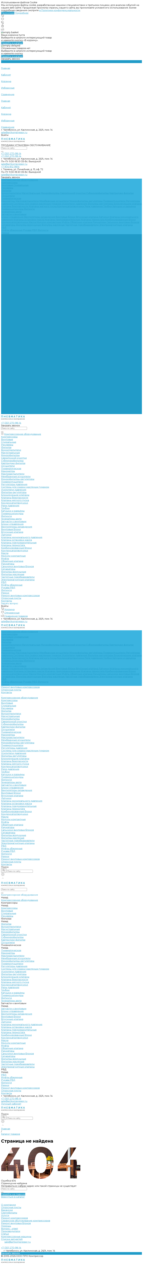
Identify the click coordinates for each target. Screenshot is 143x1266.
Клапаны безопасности (15, 206)
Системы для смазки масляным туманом (37, 203)
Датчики (104, 217)
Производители (10, 1231)
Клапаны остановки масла (29, 219)
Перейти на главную (13, 1194)
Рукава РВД (30, 230)
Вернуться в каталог (13, 1197)
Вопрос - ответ (9, 1228)
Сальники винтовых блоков (123, 222)
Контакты (6, 412)
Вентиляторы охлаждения (40, 217)
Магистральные (31, 193)
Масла (32, 222)
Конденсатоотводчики (71, 206)
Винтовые (7, 185)
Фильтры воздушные (28, 225)
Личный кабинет (11, 1104)
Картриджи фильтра (121, 193)
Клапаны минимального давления (21, 349)
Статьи (5, 1234)
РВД (3, 227)
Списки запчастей (12, 1239)
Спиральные (21, 185)
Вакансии (7, 1210)
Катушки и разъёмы (124, 206)
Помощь (6, 1226)
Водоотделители (11, 193)
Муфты (66, 222)
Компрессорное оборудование (19, 246)
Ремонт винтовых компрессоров (20, 407)
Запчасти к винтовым (13, 214)
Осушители (8, 196)
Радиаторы (100, 222)
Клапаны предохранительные (63, 219)
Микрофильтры (50, 193)
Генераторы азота (11, 211)
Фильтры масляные (53, 225)
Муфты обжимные (12, 230)
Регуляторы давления (14, 296)
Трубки (107, 206)
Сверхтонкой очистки (73, 193)
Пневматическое (11, 198)
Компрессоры (9, 182)
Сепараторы (8, 225)
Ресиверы (7, 188)
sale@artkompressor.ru (14, 132)
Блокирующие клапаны (128, 203)
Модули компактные (49, 222)
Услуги (5, 1215)
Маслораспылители (27, 201)
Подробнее (21, 13)
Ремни (5, 233)
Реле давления (94, 206)
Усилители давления (75, 203)
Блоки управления (12, 217)
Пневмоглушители (114, 201)
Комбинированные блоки (120, 219)
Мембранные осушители (54, 201)
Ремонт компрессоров (14, 1218)
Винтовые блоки (66, 217)
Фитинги (29, 209)
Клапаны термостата (93, 219)
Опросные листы (11, 410)
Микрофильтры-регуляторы (86, 201)
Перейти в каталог (12, 43)
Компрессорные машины (16, 1236)
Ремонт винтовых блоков (16, 1223)
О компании (8, 1204)
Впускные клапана (87, 217)
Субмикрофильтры (97, 193)
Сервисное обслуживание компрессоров (25, 1220)
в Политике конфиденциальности (59, 10)
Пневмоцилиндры (12, 209)
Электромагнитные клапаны (116, 225)
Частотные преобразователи (82, 225)
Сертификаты (9, 1212)
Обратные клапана (81, 222)
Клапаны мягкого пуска (43, 206)
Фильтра (6, 190)
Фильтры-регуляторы (101, 203)
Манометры (8, 201)
